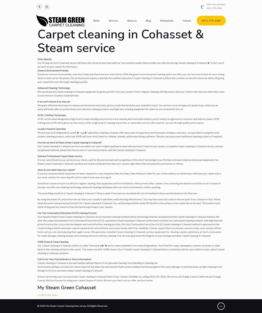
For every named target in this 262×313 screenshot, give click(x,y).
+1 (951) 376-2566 (47, 295)
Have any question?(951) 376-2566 (216, 6)
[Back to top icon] (221, 306)
